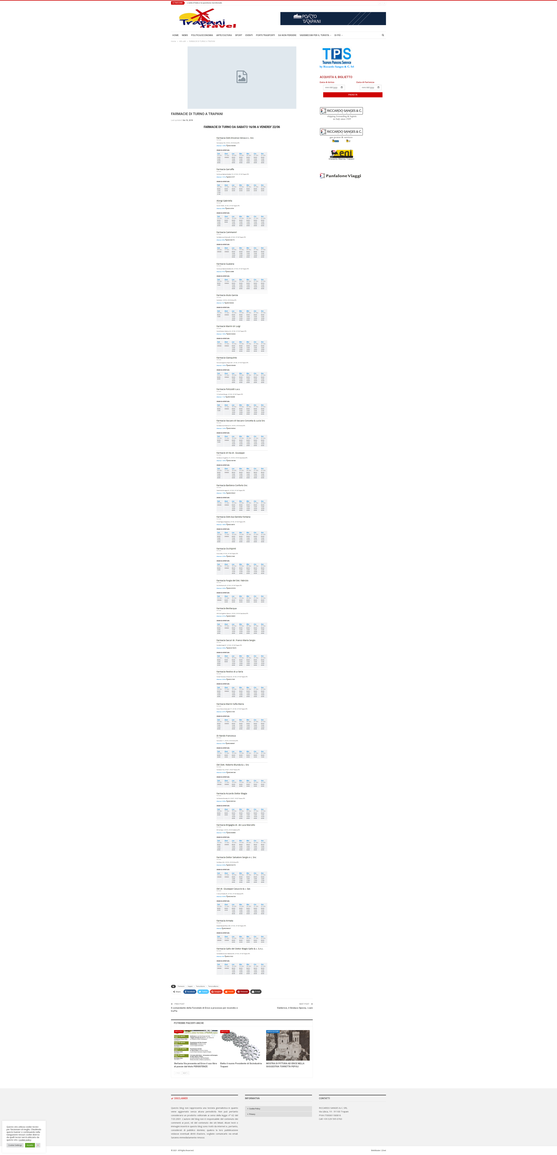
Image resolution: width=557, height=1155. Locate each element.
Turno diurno (200, 986)
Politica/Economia (202, 35)
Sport (238, 35)
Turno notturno (213, 986)
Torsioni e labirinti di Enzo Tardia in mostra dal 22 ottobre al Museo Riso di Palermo (222, 3)
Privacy (252, 1114)
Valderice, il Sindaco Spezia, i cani (295, 1008)
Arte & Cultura (272, 1031)
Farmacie (181, 986)
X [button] (38, 1145)
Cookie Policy (254, 1109)
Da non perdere (287, 35)
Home (175, 35)
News (185, 35)
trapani (190, 986)
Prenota (352, 95)
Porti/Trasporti (265, 35)
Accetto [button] (30, 1145)
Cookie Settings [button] (15, 1145)
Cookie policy (25, 1139)
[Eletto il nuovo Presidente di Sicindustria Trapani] (242, 1045)
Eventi (249, 35)
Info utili (178, 1031)
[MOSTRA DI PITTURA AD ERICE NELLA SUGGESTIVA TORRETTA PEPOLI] (288, 1045)
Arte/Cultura (224, 35)
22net (383, 1150)
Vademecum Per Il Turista (314, 35)
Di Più (337, 35)
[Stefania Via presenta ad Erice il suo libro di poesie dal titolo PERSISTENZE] (196, 1045)
